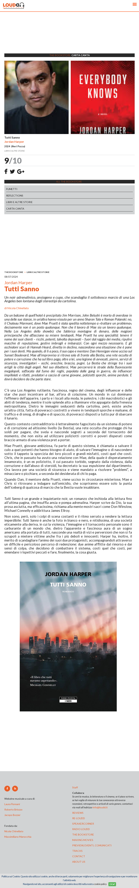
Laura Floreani (12, 804)
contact (78, 856)
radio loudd (81, 829)
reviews (77, 812)
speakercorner (83, 823)
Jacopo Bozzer (12, 814)
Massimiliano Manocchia (17, 836)
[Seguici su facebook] (7, 788)
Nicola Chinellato (18, 308)
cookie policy (100, 884)
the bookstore (83, 834)
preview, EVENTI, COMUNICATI (92, 845)
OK (111, 884)
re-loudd (78, 818)
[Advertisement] (69, 37)
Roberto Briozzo (13, 809)
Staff (75, 787)
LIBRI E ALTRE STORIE (19, 202)
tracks (77, 850)
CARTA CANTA (15, 208)
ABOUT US (78, 861)
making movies (82, 839)
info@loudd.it (100, 807)
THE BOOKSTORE (13, 272)
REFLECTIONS (14, 195)
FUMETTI (11, 189)
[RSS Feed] (15, 788)
